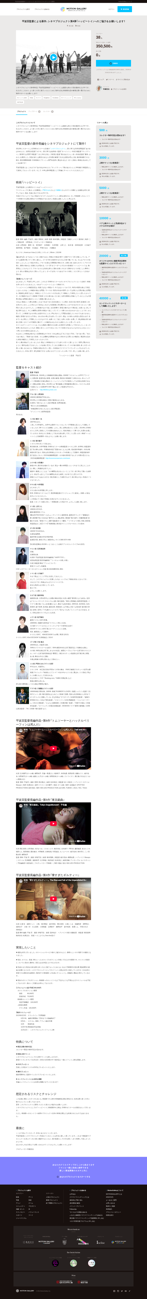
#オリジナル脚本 (22, 98)
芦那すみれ (46, 190)
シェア (102, 80)
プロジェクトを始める (42, 9)
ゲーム (30, 1203)
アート (30, 1197)
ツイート (111, 80)
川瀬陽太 (58, 190)
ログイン (111, 9)
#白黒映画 (55, 98)
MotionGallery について (125, 1)
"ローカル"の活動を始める (78, 1212)
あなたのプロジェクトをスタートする (75, 1176)
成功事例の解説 (75, 1203)
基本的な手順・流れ (76, 1200)
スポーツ (19, 1215)
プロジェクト (21, 111)
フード (30, 1215)
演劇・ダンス (20, 1209)
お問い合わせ (110, 1203)
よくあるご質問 (111, 1200)
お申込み (73, 1194)
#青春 (31, 98)
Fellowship (73, 1209)
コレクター (48, 111)
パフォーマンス (33, 1212)
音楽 (30, 1200)
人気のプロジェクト (53, 1197)
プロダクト (32, 1206)
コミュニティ (20, 1206)
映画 (78, 26)
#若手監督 (20, 102)
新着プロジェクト (52, 1200)
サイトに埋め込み (124, 80)
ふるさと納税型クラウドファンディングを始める (85, 1215)
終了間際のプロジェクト (53, 1203)
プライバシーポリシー (113, 1212)
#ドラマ (38, 98)
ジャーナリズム (21, 1218)
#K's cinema (77, 98)
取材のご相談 (110, 1206)
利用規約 (109, 1209)
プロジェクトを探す (23, 9)
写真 (17, 1200)
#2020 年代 (109, 1197)
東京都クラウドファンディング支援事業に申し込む (85, 1218)
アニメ (18, 1203)
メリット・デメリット (77, 1206)
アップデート (34, 111)
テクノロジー (20, 1212)
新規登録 (126, 9)
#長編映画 (47, 98)
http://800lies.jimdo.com (48, 389)
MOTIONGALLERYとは (114, 1194)
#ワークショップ (66, 98)
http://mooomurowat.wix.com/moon (58, 458)
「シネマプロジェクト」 (58, 148)
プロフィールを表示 (119, 89)
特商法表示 (110, 1215)
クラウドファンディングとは (79, 1197)
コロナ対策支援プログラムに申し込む (82, 1221)
